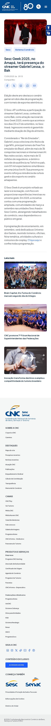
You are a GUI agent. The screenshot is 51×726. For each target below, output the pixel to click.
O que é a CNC (10, 433)
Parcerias (8, 583)
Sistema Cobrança (12, 608)
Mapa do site (10, 450)
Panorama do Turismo (13, 544)
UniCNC (8, 604)
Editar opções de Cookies (14, 699)
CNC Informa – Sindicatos (14, 539)
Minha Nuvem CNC (12, 515)
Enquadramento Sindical (14, 474)
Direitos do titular (11, 706)
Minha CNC (9, 511)
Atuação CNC (10, 465)
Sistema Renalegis (12, 622)
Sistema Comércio (24, 49)
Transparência (10, 483)
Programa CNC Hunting (13, 559)
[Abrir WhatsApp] (45, 720)
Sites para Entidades (13, 613)
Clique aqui (34, 240)
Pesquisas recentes (12, 455)
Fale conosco (10, 525)
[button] (45, 7)
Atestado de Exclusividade (15, 564)
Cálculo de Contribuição (14, 479)
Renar (7, 627)
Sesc (8, 49)
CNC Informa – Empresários (15, 587)
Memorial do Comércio (13, 488)
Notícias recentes (12, 460)
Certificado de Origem (13, 569)
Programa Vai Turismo (13, 578)
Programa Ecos (10, 637)
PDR (7, 618)
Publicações (9, 469)
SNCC (7, 632)
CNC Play (8, 501)
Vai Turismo (9, 506)
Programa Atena (11, 534)
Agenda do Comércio (13, 573)
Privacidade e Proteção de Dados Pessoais (21, 692)
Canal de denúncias (12, 520)
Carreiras (8, 437)
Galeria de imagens (12, 529)
